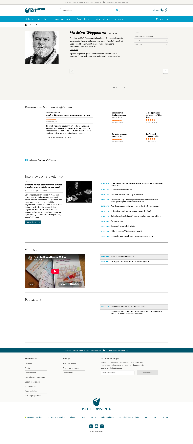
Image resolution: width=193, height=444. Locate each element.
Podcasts (138, 44)
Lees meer (74, 50)
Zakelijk (66, 358)
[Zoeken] (117, 10)
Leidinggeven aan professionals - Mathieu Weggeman (130, 262)
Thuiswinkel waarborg (34, 417)
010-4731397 (163, 19)
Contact (28, 368)
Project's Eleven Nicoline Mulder (122, 257)
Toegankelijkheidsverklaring (129, 417)
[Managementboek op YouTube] (96, 426)
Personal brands (117, 221)
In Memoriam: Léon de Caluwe (121, 190)
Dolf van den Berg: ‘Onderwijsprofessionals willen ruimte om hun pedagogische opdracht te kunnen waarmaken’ (134, 201)
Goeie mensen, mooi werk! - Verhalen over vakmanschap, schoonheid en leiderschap (137, 184)
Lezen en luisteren (32, 382)
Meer (81, 133)
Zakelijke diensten (70, 364)
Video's (137, 41)
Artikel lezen (31, 222)
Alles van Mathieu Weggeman (42, 160)
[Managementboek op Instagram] (102, 426)
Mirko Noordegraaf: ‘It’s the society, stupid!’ (126, 231)
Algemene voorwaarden (56, 417)
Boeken (137, 33)
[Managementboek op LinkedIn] (91, 426)
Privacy (82, 417)
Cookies (93, 417)
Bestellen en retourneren (35, 377)
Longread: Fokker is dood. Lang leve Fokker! (127, 195)
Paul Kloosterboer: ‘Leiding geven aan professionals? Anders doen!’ (135, 206)
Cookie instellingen (107, 417)
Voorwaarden (30, 373)
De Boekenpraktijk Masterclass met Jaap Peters (128, 307)
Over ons (28, 364)
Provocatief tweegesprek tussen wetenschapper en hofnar (132, 236)
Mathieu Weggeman (36, 25)
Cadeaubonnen (69, 373)
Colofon (72, 417)
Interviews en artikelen (143, 37)
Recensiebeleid (31, 391)
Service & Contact (150, 417)
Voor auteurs (30, 386)
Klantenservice (32, 358)
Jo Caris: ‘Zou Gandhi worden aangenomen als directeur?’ (131, 211)
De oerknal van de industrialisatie (123, 226)
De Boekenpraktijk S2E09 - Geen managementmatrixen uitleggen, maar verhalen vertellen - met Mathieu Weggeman (136, 313)
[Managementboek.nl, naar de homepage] (35, 13)
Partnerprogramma (33, 396)
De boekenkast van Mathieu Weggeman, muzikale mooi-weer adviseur (136, 216)
